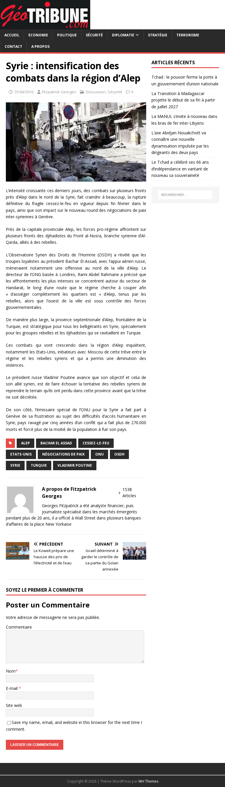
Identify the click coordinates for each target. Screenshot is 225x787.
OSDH (119, 454)
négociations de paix (63, 454)
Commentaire (19, 627)
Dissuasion (96, 91)
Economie (38, 35)
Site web (14, 705)
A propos (40, 46)
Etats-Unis (21, 454)
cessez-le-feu (96, 443)
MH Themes (148, 781)
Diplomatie (123, 35)
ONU (99, 454)
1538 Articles (129, 492)
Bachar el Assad (56, 443)
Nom (11, 671)
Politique (67, 35)
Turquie (39, 465)
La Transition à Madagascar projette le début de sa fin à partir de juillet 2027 (183, 100)
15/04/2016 (23, 91)
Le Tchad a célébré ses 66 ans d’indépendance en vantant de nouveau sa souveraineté (180, 168)
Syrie (15, 465)
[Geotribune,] (45, 26)
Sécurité (94, 35)
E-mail (12, 688)
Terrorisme (187, 35)
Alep (25, 443)
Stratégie (157, 35)
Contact (13, 46)
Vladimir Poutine (74, 465)
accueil (11, 35)
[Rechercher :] (185, 195)
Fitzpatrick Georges (59, 91)
